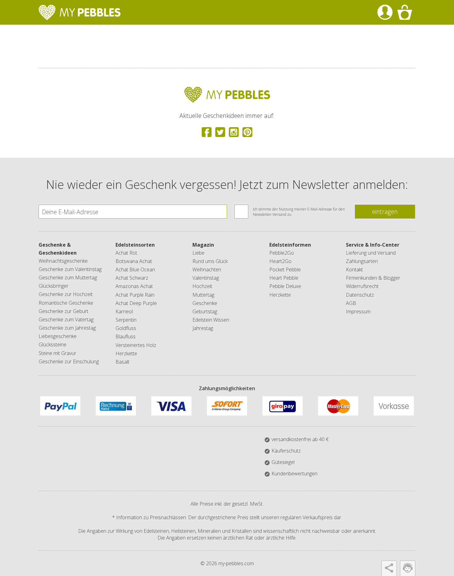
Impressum (358, 311)
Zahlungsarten (362, 261)
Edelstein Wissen (210, 319)
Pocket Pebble (285, 269)
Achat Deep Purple (136, 303)
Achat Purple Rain (135, 294)
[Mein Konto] (385, 12)
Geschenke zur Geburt (63, 311)
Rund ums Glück (210, 261)
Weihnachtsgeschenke (63, 260)
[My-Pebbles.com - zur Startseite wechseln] (79, 12)
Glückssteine (52, 344)
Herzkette (126, 353)
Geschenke (204, 303)
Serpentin (126, 319)
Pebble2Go (281, 252)
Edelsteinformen (290, 244)
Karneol (124, 311)
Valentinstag (205, 277)
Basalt (122, 361)
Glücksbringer (54, 285)
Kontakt (354, 269)
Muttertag (203, 294)
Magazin (203, 244)
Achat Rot (126, 252)
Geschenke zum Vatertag (66, 319)
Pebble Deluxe (285, 286)
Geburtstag (204, 311)
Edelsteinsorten (135, 244)
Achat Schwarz (132, 277)
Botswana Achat (134, 261)
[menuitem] (385, 12)
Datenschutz (360, 294)
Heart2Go (280, 261)
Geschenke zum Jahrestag (67, 327)
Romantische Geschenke (66, 302)
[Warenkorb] (404, 12)
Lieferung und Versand (371, 252)
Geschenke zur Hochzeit (66, 294)
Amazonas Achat (134, 286)
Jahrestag (202, 328)
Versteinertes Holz (136, 345)
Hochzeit (202, 286)
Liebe (198, 252)
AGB (351, 303)
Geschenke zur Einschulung (69, 361)
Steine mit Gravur (57, 353)
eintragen (385, 211)
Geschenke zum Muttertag (68, 277)
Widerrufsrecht (362, 286)
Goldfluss (126, 328)
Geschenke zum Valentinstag (70, 269)
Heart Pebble (283, 277)
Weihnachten (206, 269)
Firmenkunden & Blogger (373, 277)
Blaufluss (126, 336)
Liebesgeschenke (58, 336)
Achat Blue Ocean (135, 269)
